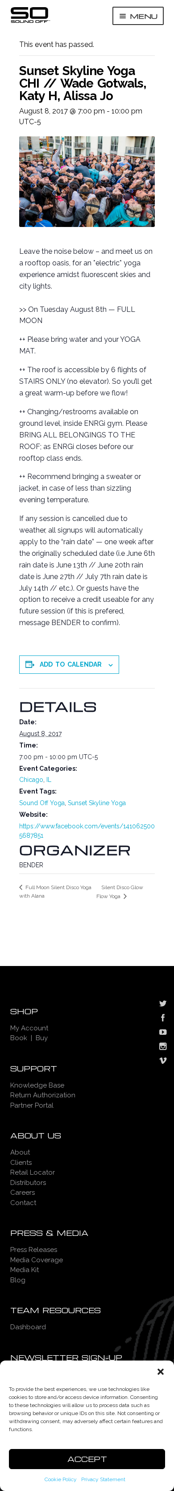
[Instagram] (163, 1047)
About (20, 1152)
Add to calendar (71, 664)
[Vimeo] (163, 1061)
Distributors (28, 1183)
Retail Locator (32, 1172)
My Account (29, 1028)
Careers (22, 1193)
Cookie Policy (61, 1479)
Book (18, 1038)
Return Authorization (42, 1095)
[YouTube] (163, 1033)
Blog (17, 1280)
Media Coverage (36, 1260)
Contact (23, 1203)
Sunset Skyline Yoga (97, 802)
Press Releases (33, 1250)
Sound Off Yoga (42, 802)
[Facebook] (163, 1018)
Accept (87, 1459)
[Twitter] (163, 1004)
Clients (21, 1163)
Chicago (31, 779)
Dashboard (28, 1327)
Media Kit (24, 1270)
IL (48, 779)
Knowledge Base (37, 1085)
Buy (42, 1038)
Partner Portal (32, 1105)
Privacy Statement (103, 1479)
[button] (160, 1371)
